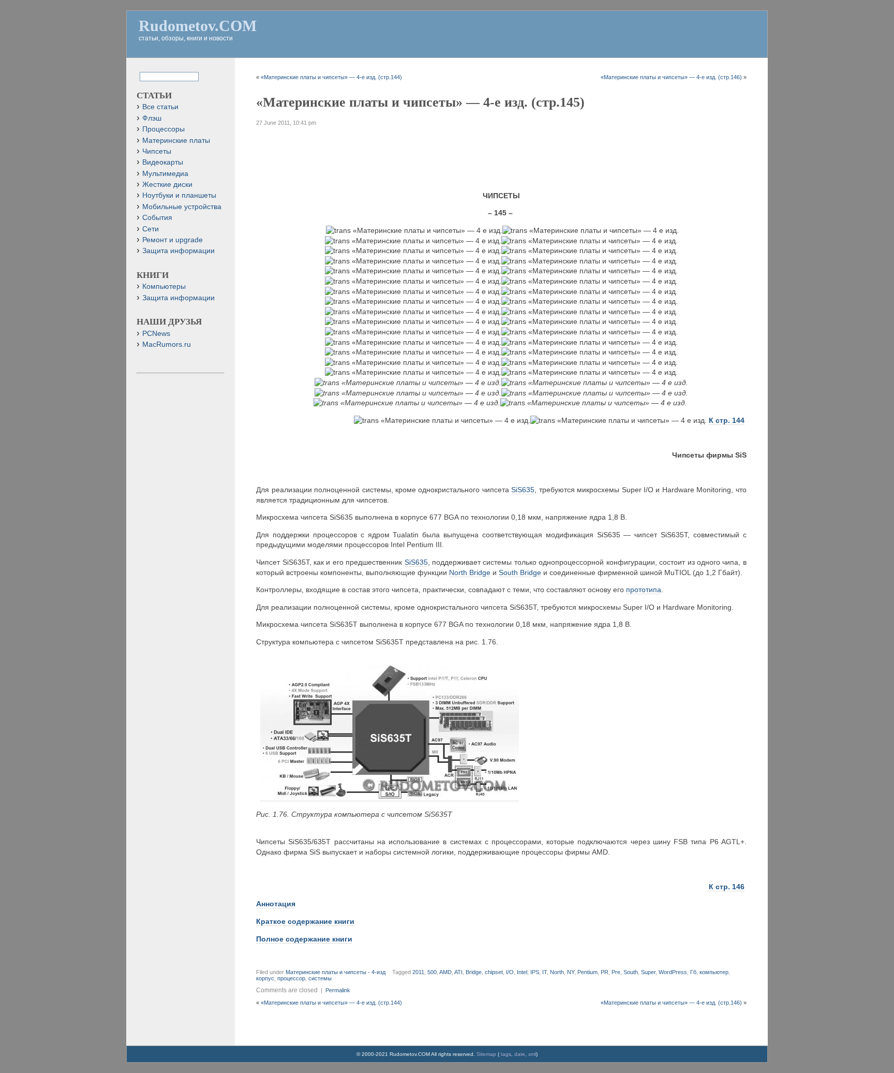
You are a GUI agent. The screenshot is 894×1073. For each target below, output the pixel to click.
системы (320, 978)
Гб (693, 972)
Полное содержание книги (304, 939)
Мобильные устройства (181, 207)
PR (604, 972)
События (157, 218)
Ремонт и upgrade (172, 240)
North (557, 972)
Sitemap (486, 1054)
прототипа (643, 589)
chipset (494, 972)
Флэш (151, 118)
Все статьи (160, 107)
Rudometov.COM (198, 25)
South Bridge (520, 572)
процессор (291, 978)
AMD (445, 972)
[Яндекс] (148, 76)
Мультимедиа (165, 174)
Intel (522, 972)
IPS (534, 972)
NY (570, 972)
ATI (458, 972)
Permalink (337, 990)
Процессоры (163, 129)
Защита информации (178, 251)
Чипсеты (156, 151)
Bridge (474, 972)
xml (532, 1054)
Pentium (587, 972)
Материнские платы (176, 140)
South (630, 972)
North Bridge (469, 572)
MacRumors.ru (166, 344)
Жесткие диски (167, 184)
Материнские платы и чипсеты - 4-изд (335, 972)
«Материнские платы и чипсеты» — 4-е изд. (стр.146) (671, 77)
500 (432, 972)
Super (648, 972)
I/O (510, 972)
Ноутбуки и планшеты (179, 195)
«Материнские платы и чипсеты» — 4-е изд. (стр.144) (331, 77)
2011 (418, 972)
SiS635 (522, 490)
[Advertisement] (501, 154)
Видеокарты (162, 162)
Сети (150, 229)
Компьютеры (164, 286)
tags (506, 1054)
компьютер (713, 972)
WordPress (673, 972)
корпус (265, 978)
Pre (616, 972)
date (519, 1054)
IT (544, 972)
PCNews (156, 333)
